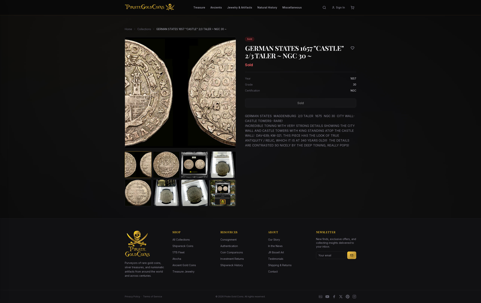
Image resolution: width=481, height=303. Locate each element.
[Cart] (352, 7)
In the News (275, 246)
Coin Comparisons (231, 252)
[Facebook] (334, 296)
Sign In (340, 7)
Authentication (229, 246)
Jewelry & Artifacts (239, 7)
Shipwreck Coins (182, 246)
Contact (273, 271)
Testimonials (275, 258)
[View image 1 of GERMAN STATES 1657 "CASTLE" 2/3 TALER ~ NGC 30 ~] (138, 164)
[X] (341, 296)
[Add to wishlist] (352, 48)
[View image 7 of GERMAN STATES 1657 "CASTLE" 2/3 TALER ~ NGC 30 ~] (194, 193)
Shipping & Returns (280, 265)
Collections (144, 29)
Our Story (274, 239)
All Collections (181, 239)
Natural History (267, 7)
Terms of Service (152, 296)
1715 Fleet (178, 252)
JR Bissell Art (276, 252)
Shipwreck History (231, 265)
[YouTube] (327, 296)
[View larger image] (180, 92)
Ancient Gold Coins (184, 265)
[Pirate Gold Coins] (150, 7)
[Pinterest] (347, 296)
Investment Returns (232, 258)
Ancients (216, 7)
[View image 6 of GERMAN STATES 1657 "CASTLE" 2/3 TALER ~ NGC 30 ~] (166, 193)
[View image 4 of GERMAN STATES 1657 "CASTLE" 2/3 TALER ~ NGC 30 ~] (222, 164)
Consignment (228, 239)
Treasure (199, 7)
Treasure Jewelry (183, 271)
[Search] (324, 7)
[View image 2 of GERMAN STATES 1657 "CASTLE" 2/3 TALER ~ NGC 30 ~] (166, 164)
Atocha (176, 258)
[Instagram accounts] (354, 296)
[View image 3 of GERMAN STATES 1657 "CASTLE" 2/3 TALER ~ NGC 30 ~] (194, 164)
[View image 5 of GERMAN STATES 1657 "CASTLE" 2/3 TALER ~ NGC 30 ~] (138, 193)
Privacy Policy (132, 296)
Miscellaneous (292, 7)
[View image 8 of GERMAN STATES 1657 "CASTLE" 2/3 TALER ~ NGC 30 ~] (222, 193)
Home (128, 29)
